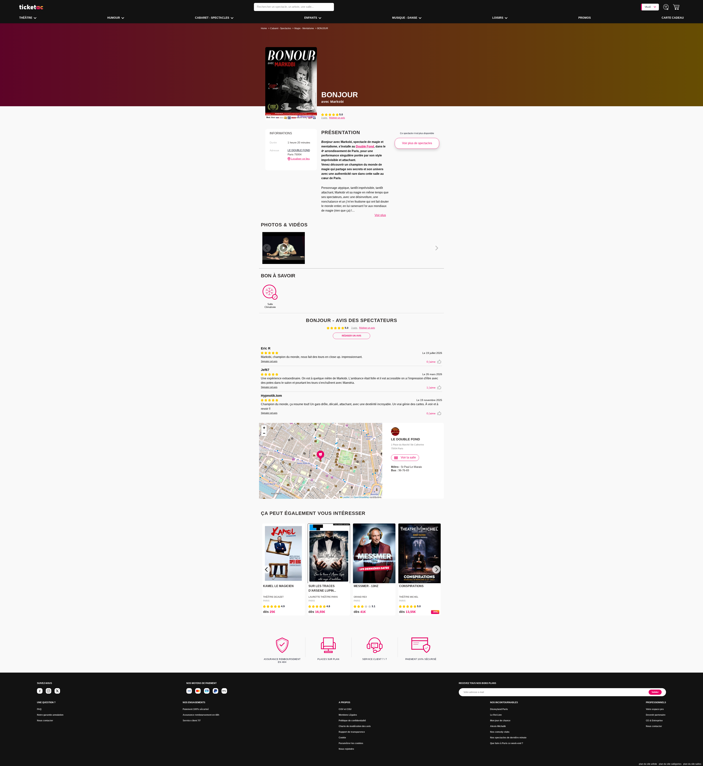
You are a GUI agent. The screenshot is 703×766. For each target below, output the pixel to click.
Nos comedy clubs (499, 732)
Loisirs (498, 17)
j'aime (431, 361)
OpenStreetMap (361, 497)
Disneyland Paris (499, 709)
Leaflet (345, 497)
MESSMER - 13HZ (366, 586)
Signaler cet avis (269, 361)
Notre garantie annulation (50, 715)
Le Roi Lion (496, 715)
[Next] (436, 569)
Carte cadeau (673, 17)
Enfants (311, 17)
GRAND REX (360, 597)
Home (264, 28)
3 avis (324, 117)
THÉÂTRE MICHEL (408, 597)
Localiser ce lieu (300, 158)
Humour (114, 17)
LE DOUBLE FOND (299, 150)
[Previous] (267, 569)
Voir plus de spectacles (417, 143)
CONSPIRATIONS (411, 586)
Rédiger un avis (337, 117)
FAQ (39, 709)
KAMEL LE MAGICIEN (278, 586)
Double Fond (365, 146)
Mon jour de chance (500, 720)
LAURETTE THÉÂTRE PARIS (323, 597)
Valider (655, 692)
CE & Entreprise (654, 720)
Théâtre (26, 17)
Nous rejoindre (346, 749)
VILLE (648, 7)
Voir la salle (408, 457)
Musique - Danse (405, 17)
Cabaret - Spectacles (212, 17)
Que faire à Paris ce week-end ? (506, 743)
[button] (676, 7)
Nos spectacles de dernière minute (508, 737)
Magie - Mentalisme (304, 28)
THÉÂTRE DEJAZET (273, 597)
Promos (584, 17)
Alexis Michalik (498, 726)
